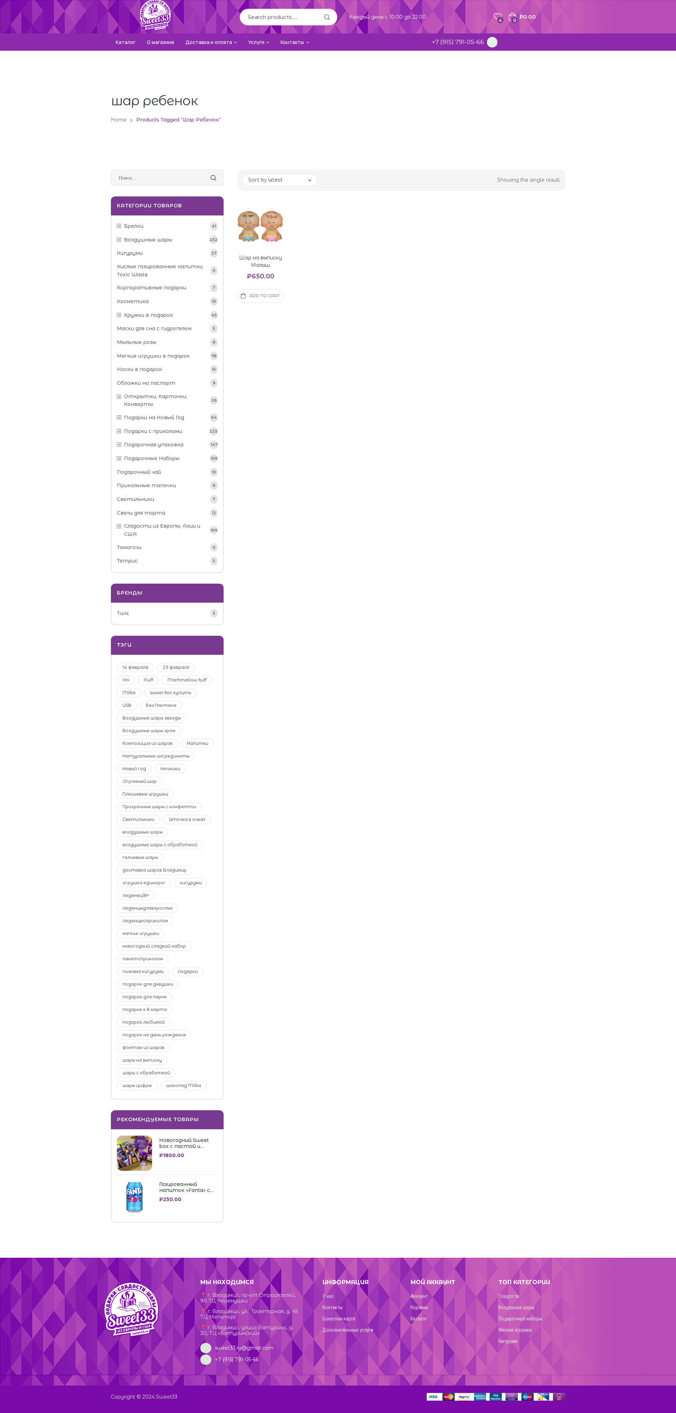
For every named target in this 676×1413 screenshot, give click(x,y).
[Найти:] (167, 178)
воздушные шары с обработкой (160, 844)
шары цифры (137, 1085)
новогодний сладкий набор (154, 946)
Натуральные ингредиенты (156, 756)
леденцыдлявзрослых (148, 908)
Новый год (134, 768)
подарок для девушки (148, 984)
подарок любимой (144, 1022)
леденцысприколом (145, 920)
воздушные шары (143, 832)
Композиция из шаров (148, 743)
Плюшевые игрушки (145, 794)
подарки (188, 971)
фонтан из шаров (143, 1047)
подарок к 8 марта (145, 1009)
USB (127, 705)
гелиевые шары (140, 857)
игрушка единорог (144, 882)
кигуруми (191, 882)
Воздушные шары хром (149, 730)
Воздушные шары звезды (152, 718)
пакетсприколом (143, 958)
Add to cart (264, 295)
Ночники (170, 768)
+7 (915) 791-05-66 (458, 41)
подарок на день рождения (154, 1034)
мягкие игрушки (141, 933)
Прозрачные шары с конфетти (159, 806)
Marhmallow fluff (187, 680)
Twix (123, 613)
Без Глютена (161, 705)
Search (326, 17)
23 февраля (176, 667)
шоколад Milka (183, 1085)
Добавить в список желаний (269, 234)
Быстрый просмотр (252, 234)
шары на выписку (142, 1060)
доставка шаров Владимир (155, 870)
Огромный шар (140, 781)
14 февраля (135, 667)
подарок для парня (145, 996)
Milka (129, 692)
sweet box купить (170, 692)
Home (119, 120)
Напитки (197, 743)
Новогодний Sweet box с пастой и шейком (184, 1143)
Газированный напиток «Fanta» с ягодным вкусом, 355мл (184, 1187)
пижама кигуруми (143, 971)
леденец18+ (136, 895)
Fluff (148, 680)
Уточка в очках (187, 819)
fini (126, 680)
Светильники (139, 819)
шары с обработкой (146, 1072)
